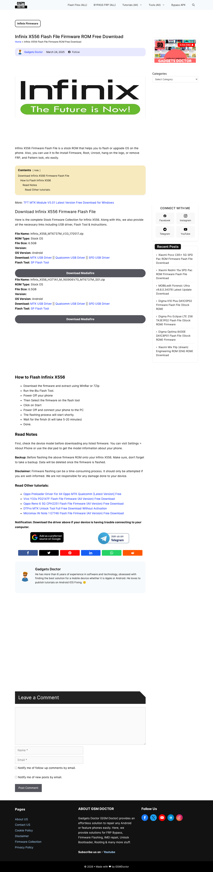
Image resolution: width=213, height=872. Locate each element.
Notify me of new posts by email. (40, 777)
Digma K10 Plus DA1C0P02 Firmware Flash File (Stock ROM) (174, 305)
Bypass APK (178, 4)
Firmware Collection (28, 841)
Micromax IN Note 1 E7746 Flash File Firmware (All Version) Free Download (73, 513)
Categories (159, 73)
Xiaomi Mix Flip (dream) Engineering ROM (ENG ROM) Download (174, 351)
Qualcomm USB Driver (70, 257)
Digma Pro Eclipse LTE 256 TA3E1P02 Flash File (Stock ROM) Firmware (174, 320)
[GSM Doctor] (22, 5)
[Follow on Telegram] (170, 817)
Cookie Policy (24, 830)
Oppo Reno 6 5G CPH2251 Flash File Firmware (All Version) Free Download (73, 503)
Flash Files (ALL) (77, 4)
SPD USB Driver (99, 257)
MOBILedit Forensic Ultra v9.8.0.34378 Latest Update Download (174, 289)
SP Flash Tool (40, 262)
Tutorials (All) (130, 4)
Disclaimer (22, 836)
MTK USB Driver (41, 257)
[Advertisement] (80, 346)
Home (18, 41)
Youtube (109, 852)
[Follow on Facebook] (144, 817)
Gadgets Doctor (33, 52)
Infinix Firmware (27, 23)
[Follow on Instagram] (179, 817)
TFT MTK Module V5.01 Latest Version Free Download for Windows (68, 202)
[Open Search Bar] (193, 5)
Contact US (22, 824)
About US (21, 819)
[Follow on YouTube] (162, 817)
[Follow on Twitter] (153, 817)
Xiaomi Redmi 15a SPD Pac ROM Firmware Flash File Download (174, 274)
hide (36, 170)
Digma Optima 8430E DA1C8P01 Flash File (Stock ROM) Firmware (173, 335)
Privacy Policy (24, 847)
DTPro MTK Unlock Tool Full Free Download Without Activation (65, 508)
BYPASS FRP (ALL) (105, 4)
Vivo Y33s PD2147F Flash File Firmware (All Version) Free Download (69, 498)
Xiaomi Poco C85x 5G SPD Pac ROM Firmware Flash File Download (174, 258)
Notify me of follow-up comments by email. (47, 768)
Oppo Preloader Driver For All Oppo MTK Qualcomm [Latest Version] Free (72, 494)
